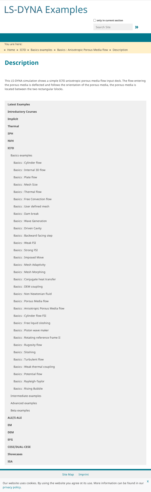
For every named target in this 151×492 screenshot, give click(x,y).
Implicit (13, 119)
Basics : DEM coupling (28, 286)
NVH (11, 141)
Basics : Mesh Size (26, 184)
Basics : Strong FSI (26, 250)
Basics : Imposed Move (29, 257)
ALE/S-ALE (15, 418)
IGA (10, 461)
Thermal (13, 126)
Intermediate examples (26, 396)
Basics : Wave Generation (30, 221)
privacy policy (12, 487)
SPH (10, 133)
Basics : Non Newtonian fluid (33, 294)
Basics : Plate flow (25, 177)
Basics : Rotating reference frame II (37, 337)
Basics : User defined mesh (31, 206)
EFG (10, 439)
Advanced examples (24, 403)
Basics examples (41, 50)
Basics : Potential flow (28, 374)
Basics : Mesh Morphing (29, 272)
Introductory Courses (22, 111)
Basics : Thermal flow (27, 192)
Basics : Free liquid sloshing (32, 323)
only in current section (110, 20)
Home (11, 50)
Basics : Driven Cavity (27, 228)
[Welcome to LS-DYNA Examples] (52, 9)
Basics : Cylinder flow (27, 162)
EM (10, 425)
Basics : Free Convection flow (33, 199)
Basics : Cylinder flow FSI (30, 315)
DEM (11, 432)
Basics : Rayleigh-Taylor (29, 381)
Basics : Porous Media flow (31, 301)
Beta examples (20, 410)
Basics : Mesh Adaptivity (29, 264)
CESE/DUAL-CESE (19, 447)
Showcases (15, 454)
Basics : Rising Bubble (28, 388)
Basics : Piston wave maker (31, 330)
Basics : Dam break (26, 213)
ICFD (23, 50)
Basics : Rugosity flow (28, 345)
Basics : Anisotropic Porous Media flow (82, 50)
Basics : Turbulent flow (29, 359)
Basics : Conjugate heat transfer (35, 279)
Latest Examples (19, 104)
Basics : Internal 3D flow (29, 170)
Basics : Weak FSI (25, 243)
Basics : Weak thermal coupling (34, 367)
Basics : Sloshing (25, 352)
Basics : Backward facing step (33, 235)
